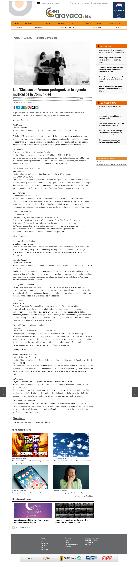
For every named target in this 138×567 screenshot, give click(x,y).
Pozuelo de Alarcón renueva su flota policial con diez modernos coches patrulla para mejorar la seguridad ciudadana (111, 133)
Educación (87, 23)
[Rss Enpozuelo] (78, 3)
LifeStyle (74, 23)
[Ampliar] (52, 84)
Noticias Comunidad (46, 37)
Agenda (16, 422)
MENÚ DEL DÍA (38, 27)
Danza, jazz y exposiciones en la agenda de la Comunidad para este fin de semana (71, 521)
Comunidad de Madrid (42, 422)
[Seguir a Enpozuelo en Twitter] (73, 3)
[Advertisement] (111, 177)
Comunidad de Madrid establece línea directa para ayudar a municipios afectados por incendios (111, 109)
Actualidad (29, 23)
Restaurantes (46, 23)
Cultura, (27, 37)
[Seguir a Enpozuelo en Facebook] (70, 3)
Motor (99, 23)
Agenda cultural (26, 422)
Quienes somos (54, 3)
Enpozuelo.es (115, 23)
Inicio (16, 23)
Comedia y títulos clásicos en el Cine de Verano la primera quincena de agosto (31, 521)
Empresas (61, 23)
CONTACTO (118, 27)
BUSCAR (86, 3)
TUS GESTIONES (97, 27)
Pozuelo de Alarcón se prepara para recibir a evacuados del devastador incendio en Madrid (111, 79)
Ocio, (17, 37)
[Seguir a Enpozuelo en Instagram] (75, 3)
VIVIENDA (19, 27)
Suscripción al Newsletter (100, 3)
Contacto (45, 3)
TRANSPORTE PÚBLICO (67, 27)
